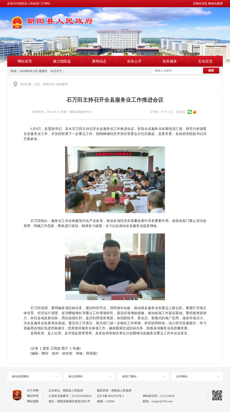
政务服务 (170, 61)
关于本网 (32, 390)
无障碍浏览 (200, 3)
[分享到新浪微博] (195, 112)
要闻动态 (99, 61)
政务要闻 (62, 84)
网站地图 (32, 401)
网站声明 (32, 395)
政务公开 (134, 61)
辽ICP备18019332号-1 (110, 395)
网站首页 (25, 61)
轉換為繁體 (215, 3)
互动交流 (205, 61)
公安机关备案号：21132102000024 (70, 395)
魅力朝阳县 (62, 61)
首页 (37, 84)
